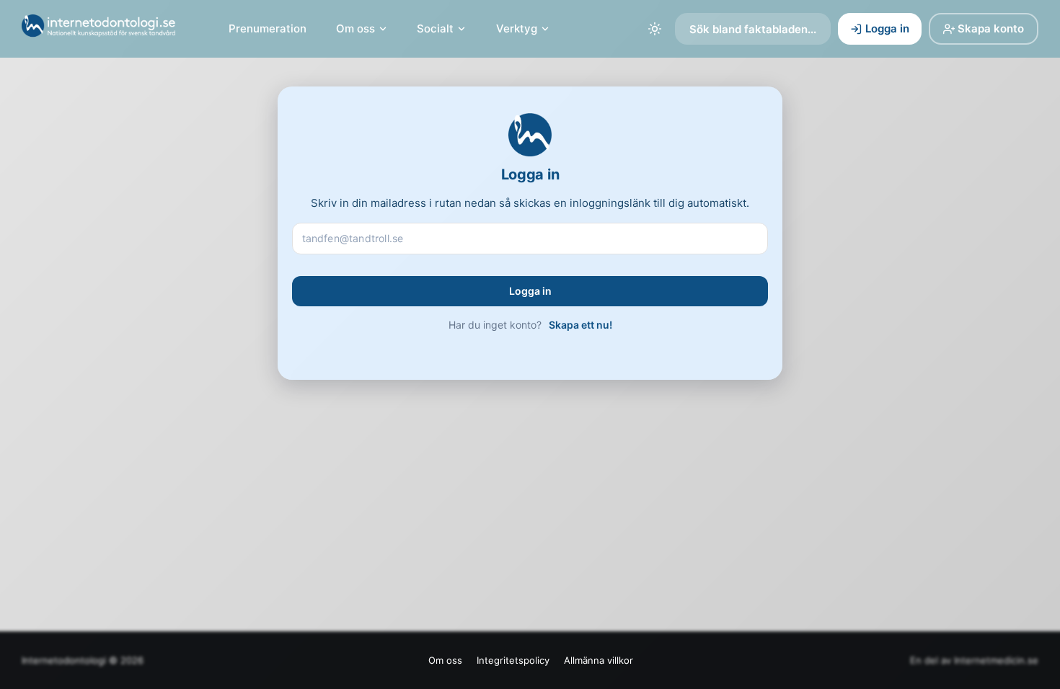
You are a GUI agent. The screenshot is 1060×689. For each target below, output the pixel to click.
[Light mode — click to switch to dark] (655, 28)
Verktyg (516, 28)
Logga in (887, 28)
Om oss (355, 28)
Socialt (435, 28)
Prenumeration (267, 28)
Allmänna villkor (598, 660)
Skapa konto (991, 28)
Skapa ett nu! (580, 325)
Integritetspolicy (513, 660)
